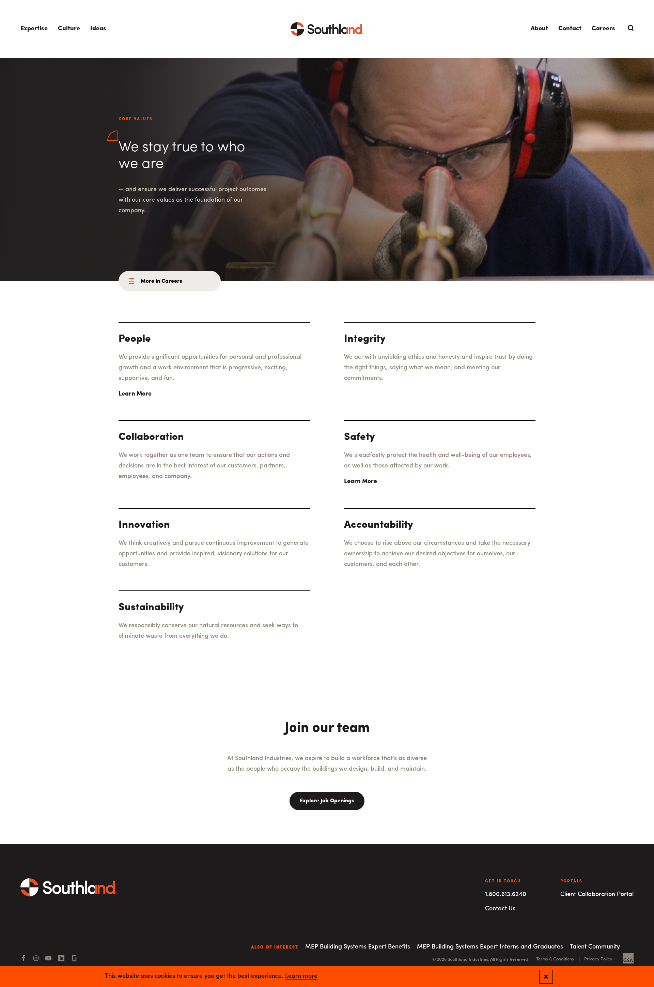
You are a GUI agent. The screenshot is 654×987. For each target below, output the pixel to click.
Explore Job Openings (327, 801)
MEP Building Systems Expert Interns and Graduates (490, 947)
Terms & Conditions (555, 959)
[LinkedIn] (61, 959)
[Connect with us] (74, 959)
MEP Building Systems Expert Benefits (357, 947)
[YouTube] (48, 959)
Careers (603, 29)
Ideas (98, 29)
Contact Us (500, 909)
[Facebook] (23, 959)
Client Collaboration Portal (597, 895)
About (539, 29)
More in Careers (161, 281)
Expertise (34, 29)
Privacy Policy (598, 959)
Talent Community (595, 947)
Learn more (301, 976)
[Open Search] (629, 27)
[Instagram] (35, 959)
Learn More (135, 394)
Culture (69, 29)
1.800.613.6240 (505, 895)
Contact (569, 29)
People (135, 339)
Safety (359, 437)
